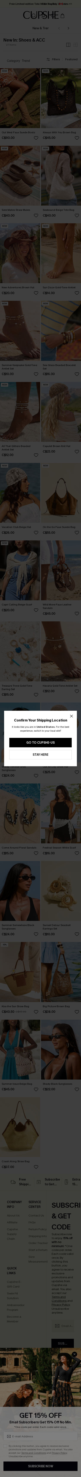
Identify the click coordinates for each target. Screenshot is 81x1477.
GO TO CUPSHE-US (40, 743)
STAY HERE (40, 755)
